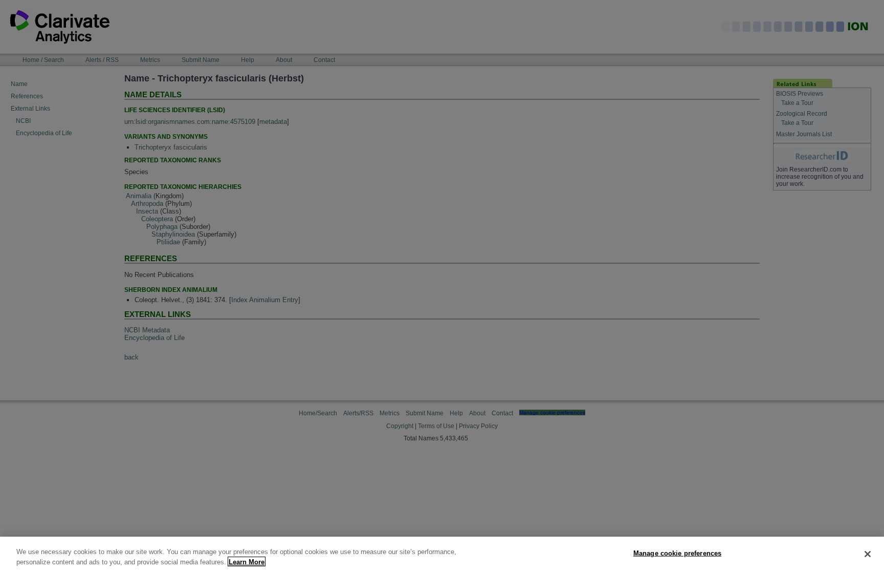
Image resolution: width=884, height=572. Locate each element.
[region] (442, 554)
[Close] (867, 554)
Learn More (246, 561)
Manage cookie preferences (677, 553)
